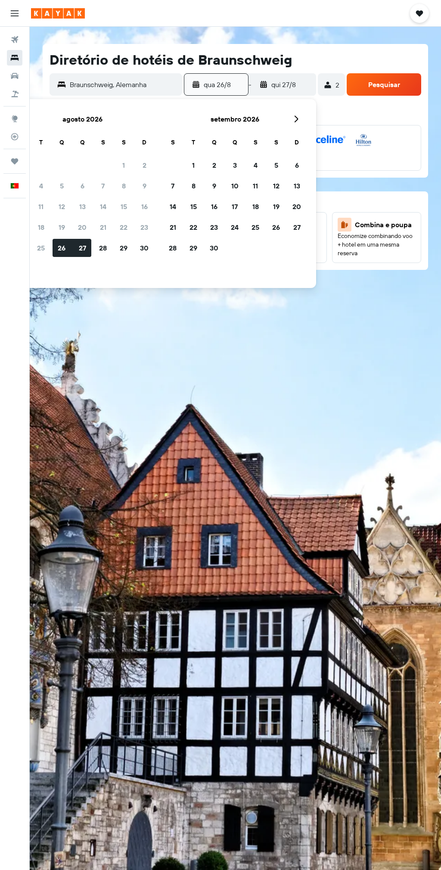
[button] (14, 13)
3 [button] (235, 165)
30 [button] (144, 248)
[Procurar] (14, 57)
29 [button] (123, 248)
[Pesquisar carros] (14, 75)
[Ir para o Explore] (14, 118)
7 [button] (103, 186)
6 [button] (82, 186)
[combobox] (124, 84)
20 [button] (82, 227)
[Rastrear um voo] (14, 136)
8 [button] (124, 186)
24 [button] (235, 227)
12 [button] (62, 206)
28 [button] (103, 248)
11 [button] (40, 206)
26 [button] (61, 248)
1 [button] (123, 165)
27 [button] (82, 248)
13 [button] (82, 206)
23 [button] (144, 227)
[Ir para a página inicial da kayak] (58, 13)
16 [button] (144, 206)
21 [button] (103, 227)
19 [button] (62, 227)
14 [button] (103, 206)
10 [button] (235, 186)
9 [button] (144, 186)
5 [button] (62, 186)
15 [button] (124, 206)
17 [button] (235, 206)
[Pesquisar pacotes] (14, 94)
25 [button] (41, 248)
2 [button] (144, 165)
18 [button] (41, 227)
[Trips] (14, 161)
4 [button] (41, 186)
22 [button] (123, 227)
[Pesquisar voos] (14, 39)
